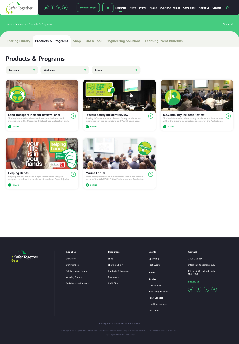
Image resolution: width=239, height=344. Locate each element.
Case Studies (155, 285)
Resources (120, 7)
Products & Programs (51, 41)
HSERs (153, 7)
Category (14, 70)
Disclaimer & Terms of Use (127, 323)
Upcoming (154, 258)
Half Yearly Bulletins (159, 291)
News (133, 7)
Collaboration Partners (77, 283)
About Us (204, 7)
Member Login (88, 7)
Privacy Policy (106, 323)
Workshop (49, 70)
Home (9, 24)
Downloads (113, 277)
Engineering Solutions (123, 41)
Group (98, 70)
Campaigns (189, 7)
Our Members (72, 264)
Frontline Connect (158, 303)
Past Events (154, 264)
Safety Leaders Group (76, 271)
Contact (216, 7)
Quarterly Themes (170, 7)
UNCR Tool (94, 41)
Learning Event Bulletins (164, 41)
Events (142, 7)
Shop (77, 41)
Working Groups (74, 277)
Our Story (71, 258)
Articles (152, 279)
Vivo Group (130, 334)
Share (226, 24)
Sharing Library (18, 41)
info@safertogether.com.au (201, 264)
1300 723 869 (195, 258)
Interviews (154, 310)
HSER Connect (156, 297)
